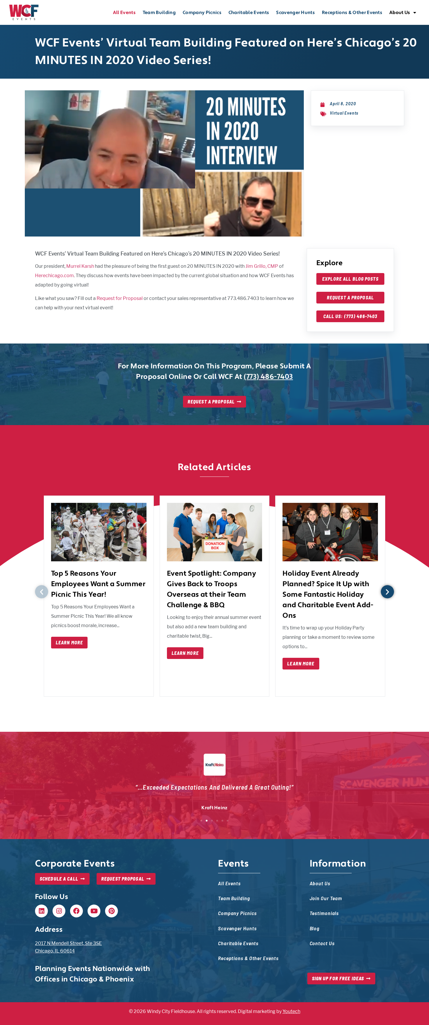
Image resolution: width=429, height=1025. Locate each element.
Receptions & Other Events (352, 12)
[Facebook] (76, 911)
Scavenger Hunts (295, 12)
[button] (41, 591)
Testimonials (324, 913)
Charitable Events (249, 12)
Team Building (159, 12)
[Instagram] (59, 911)
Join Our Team (326, 898)
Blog (315, 928)
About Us (399, 12)
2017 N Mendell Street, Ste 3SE (68, 943)
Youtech (291, 1011)
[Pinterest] (111, 911)
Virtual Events (344, 113)
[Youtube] (94, 911)
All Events (124, 12)
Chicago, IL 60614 (55, 951)
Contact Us (322, 943)
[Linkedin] (41, 911)
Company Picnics (202, 12)
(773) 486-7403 (268, 376)
